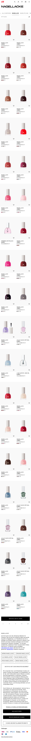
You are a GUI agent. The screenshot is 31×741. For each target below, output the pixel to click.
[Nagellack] (7, 30)
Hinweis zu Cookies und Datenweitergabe (16, 707)
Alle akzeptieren (16, 711)
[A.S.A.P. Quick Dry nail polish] (23, 327)
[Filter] (29, 17)
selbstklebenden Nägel (7, 647)
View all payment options (6, 736)
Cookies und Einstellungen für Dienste (17, 723)
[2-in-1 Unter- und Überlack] (23, 360)
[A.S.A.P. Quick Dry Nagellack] (7, 525)
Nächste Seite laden (15, 618)
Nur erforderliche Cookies (16, 717)
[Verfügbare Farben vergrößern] (18, 245)
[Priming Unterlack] (7, 228)
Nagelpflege (10, 649)
